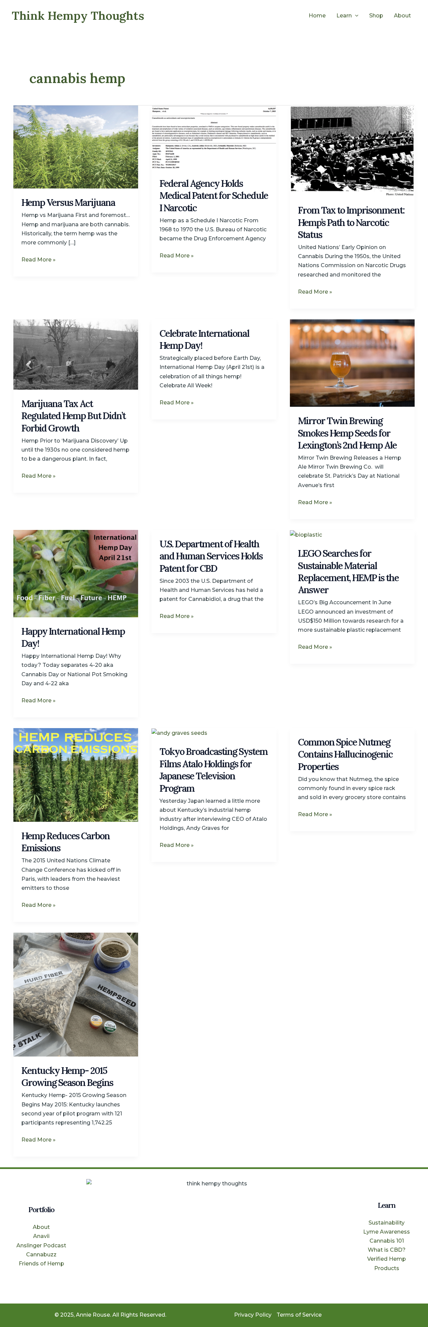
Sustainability (386, 1223)
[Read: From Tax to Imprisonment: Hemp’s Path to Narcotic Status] (352, 150)
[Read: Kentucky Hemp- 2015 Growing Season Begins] (75, 994)
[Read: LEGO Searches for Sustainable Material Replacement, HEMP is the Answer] (306, 534)
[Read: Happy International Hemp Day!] (75, 573)
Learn (344, 15)
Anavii (41, 1236)
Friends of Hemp (41, 1263)
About (402, 15)
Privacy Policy (253, 1315)
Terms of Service (299, 1315)
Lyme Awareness (386, 1232)
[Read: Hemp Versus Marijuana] (75, 146)
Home (317, 15)
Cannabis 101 (386, 1241)
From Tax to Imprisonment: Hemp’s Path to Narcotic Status (351, 222)
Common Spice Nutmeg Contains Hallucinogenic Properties (345, 754)
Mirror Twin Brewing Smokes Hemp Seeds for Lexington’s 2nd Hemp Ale (347, 433)
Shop (376, 15)
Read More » (38, 259)
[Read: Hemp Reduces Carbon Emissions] (75, 774)
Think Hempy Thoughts (78, 15)
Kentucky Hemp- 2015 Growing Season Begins (67, 1077)
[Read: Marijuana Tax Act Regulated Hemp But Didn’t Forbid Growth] (75, 354)
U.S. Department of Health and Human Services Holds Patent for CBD (210, 556)
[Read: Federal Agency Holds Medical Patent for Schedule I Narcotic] (213, 137)
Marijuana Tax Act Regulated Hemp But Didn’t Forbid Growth (73, 416)
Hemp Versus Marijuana (68, 203)
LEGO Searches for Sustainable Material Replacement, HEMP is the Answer (348, 571)
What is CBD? (387, 1250)
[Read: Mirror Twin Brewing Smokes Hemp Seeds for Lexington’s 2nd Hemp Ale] (352, 363)
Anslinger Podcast (41, 1245)
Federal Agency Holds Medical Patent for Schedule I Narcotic (213, 195)
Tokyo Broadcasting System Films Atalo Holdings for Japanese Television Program (213, 770)
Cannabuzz (41, 1254)
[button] (355, 15)
